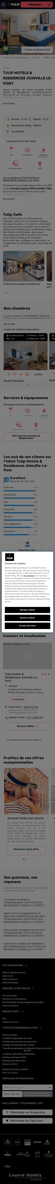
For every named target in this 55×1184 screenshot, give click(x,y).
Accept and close (27, 626)
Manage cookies (27, 610)
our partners (29, 576)
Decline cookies (27, 618)
